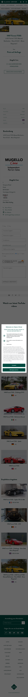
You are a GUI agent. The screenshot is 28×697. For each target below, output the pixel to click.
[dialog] (14, 348)
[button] (14, 344)
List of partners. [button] (21, 352)
